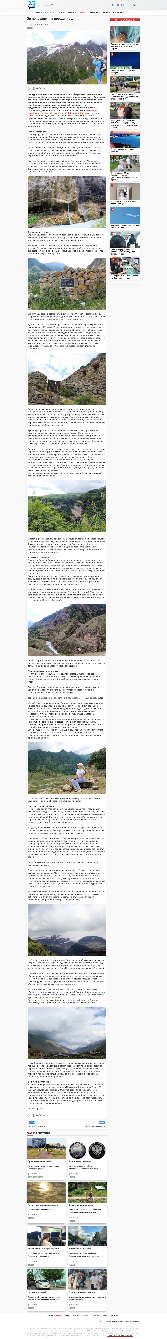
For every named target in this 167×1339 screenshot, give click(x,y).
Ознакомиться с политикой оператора (120, 1336)
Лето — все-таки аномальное (43, 1205)
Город (59, 12)
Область (70, 12)
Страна (82, 12)
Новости (48, 12)
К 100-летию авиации (80, 1161)
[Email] (40, 88)
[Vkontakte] (29, 88)
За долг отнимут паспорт (82, 1292)
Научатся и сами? (37, 1292)
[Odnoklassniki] (33, 88)
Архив (105, 12)
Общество (94, 12)
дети (30, 1177)
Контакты (117, 12)
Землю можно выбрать (81, 1205)
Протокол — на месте (80, 1248)
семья (35, 1177)
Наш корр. (44, 24)
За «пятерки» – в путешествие (43, 1248)
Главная (38, 12)
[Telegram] (37, 88)
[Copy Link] (44, 88)
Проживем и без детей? (40, 1161)
